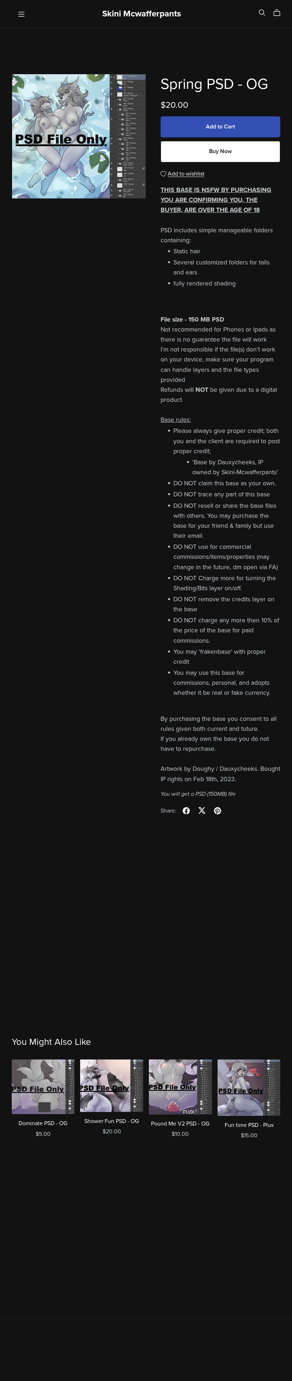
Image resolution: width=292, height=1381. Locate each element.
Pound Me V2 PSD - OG (180, 1123)
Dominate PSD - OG (43, 1123)
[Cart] (279, 12)
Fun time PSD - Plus (249, 1125)
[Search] (262, 12)
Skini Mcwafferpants (141, 14)
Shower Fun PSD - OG (111, 1121)
